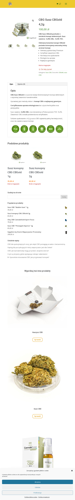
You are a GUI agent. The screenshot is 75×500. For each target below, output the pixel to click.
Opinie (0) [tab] (21, 84)
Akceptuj (37, 482)
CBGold (61, 72)
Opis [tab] (11, 84)
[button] (72, 471)
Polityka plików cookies (31, 497)
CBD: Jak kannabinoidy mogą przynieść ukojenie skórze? (28, 251)
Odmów (37, 487)
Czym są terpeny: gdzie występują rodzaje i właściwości (27, 254)
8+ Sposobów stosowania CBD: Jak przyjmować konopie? (28, 257)
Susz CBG (49, 72)
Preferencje (37, 493)
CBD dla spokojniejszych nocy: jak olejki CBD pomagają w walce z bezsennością (36, 244)
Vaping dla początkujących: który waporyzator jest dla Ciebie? (30, 247)
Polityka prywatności (44, 497)
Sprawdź (37, 340)
